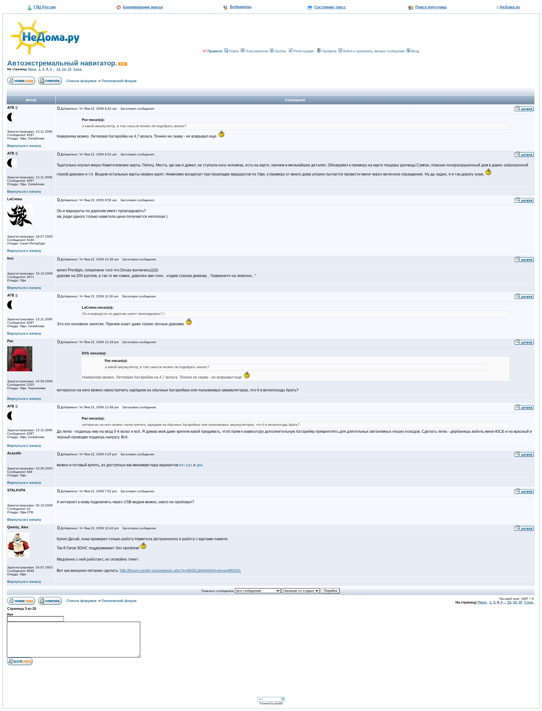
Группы (280, 51)
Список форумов (81, 81)
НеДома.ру (510, 7)
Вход (415, 51)
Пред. (32, 69)
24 (64, 69)
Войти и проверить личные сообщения (374, 51)
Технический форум (119, 81)
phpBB (278, 703)
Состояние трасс (330, 7)
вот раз (185, 465)
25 (70, 69)
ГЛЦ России (45, 7)
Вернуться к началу (24, 146)
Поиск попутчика (431, 7)
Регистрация (304, 51)
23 (58, 69)
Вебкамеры (241, 7)
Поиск (234, 51)
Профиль (329, 51)
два (199, 465)
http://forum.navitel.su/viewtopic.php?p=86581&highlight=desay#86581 (180, 570)
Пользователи (256, 51)
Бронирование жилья (143, 7)
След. (77, 69)
